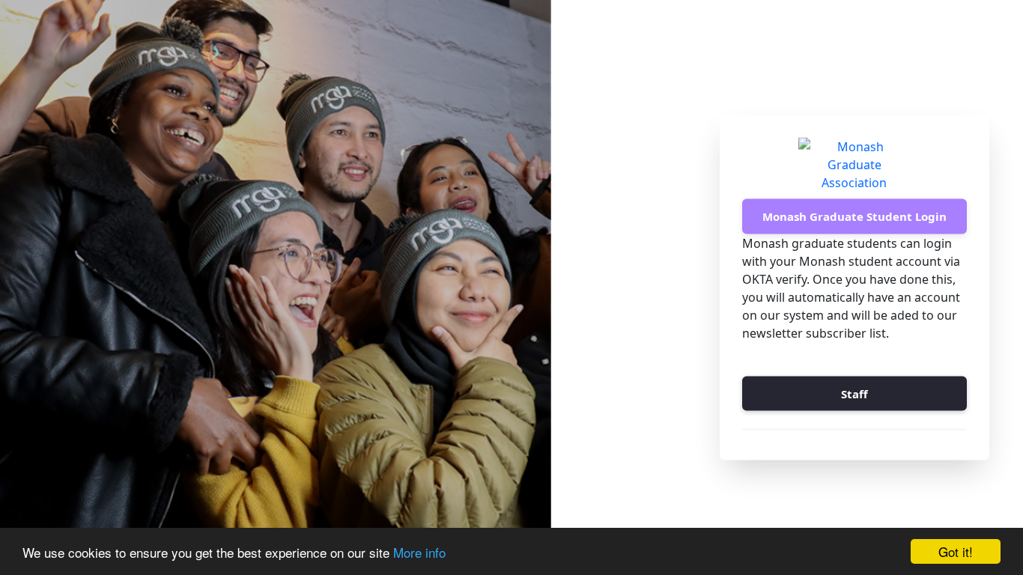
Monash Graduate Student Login (854, 216)
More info (419, 552)
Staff (854, 393)
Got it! (955, 551)
